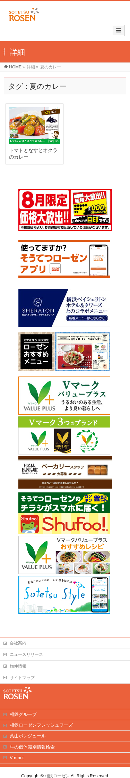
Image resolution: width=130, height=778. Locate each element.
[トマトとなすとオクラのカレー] (34, 125)
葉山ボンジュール (28, 735)
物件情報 (18, 666)
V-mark (17, 757)
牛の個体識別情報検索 (32, 747)
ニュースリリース (26, 654)
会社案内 (18, 643)
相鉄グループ (23, 714)
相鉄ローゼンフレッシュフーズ (41, 725)
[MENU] (118, 30)
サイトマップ (22, 677)
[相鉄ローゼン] (24, 21)
